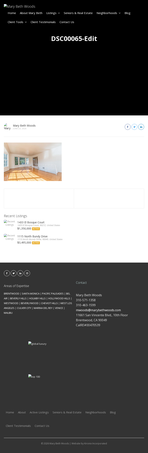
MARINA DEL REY (43, 308)
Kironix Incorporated (95, 443)
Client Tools (15, 22)
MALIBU (8, 313)
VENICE (59, 308)
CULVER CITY (24, 308)
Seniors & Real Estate (78, 13)
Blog (127, 13)
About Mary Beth (31, 13)
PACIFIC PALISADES (53, 293)
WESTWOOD (11, 303)
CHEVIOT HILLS (49, 303)
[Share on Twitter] (134, 127)
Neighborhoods (107, 13)
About (22, 412)
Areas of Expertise (16, 286)
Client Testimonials (43, 22)
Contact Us (67, 22)
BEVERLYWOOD (30, 303)
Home (12, 13)
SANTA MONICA (31, 293)
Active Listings (39, 412)
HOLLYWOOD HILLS (59, 298)
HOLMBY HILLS (37, 298)
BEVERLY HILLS (18, 298)
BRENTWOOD (11, 293)
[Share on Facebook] (128, 127)
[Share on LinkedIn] (141, 127)
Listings (51, 13)
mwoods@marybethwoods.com (98, 310)
